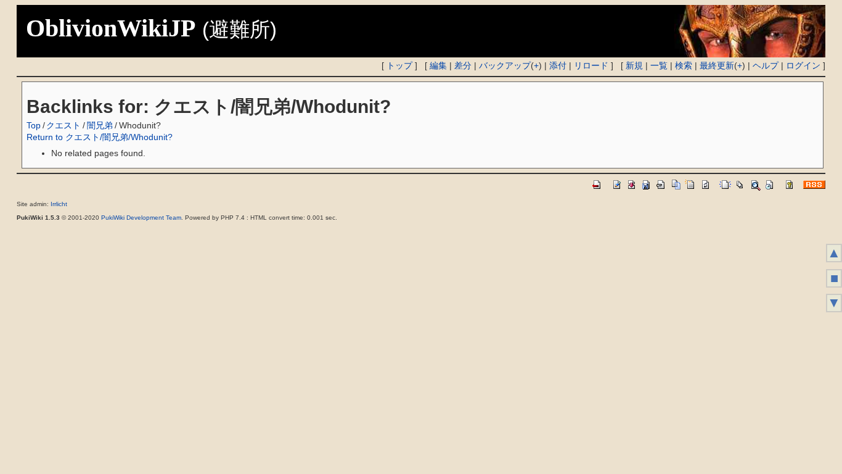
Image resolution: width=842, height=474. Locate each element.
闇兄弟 (100, 125)
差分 (463, 65)
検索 (683, 65)
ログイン (803, 65)
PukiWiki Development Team (141, 217)
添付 (557, 65)
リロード (591, 65)
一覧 (659, 65)
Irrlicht (59, 204)
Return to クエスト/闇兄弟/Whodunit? (100, 137)
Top (34, 125)
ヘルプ (766, 65)
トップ (399, 65)
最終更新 (717, 65)
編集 (438, 65)
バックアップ (505, 65)
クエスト (63, 125)
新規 (634, 65)
